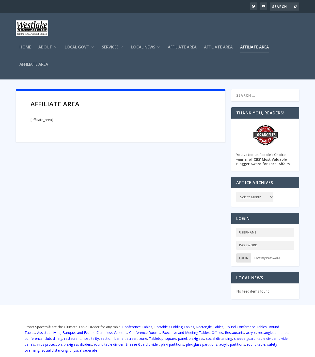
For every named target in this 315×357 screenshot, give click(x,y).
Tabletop (156, 338)
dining (57, 338)
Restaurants (234, 332)
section (106, 338)
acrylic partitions (232, 344)
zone (143, 338)
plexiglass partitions (201, 344)
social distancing (219, 338)
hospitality (91, 338)
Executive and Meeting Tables (186, 332)
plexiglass (196, 338)
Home (25, 47)
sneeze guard (244, 338)
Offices (217, 332)
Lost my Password (267, 258)
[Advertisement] (209, 29)
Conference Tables (137, 327)
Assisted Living (49, 332)
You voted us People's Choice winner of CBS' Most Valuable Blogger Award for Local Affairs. (263, 159)
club (48, 338)
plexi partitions (172, 344)
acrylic (251, 332)
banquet (281, 332)
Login (243, 258)
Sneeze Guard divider (142, 344)
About (45, 47)
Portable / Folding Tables (174, 327)
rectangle (265, 332)
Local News (143, 47)
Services (110, 47)
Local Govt (77, 47)
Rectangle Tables (209, 327)
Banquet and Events (78, 332)
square (170, 338)
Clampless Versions (111, 332)
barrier (119, 338)
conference (34, 338)
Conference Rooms (144, 332)
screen (132, 338)
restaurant (72, 338)
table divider (267, 338)
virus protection (49, 344)
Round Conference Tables (246, 327)
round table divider (109, 344)
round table (256, 344)
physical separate (83, 350)
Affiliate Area (182, 47)
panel (182, 338)
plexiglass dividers (78, 344)
